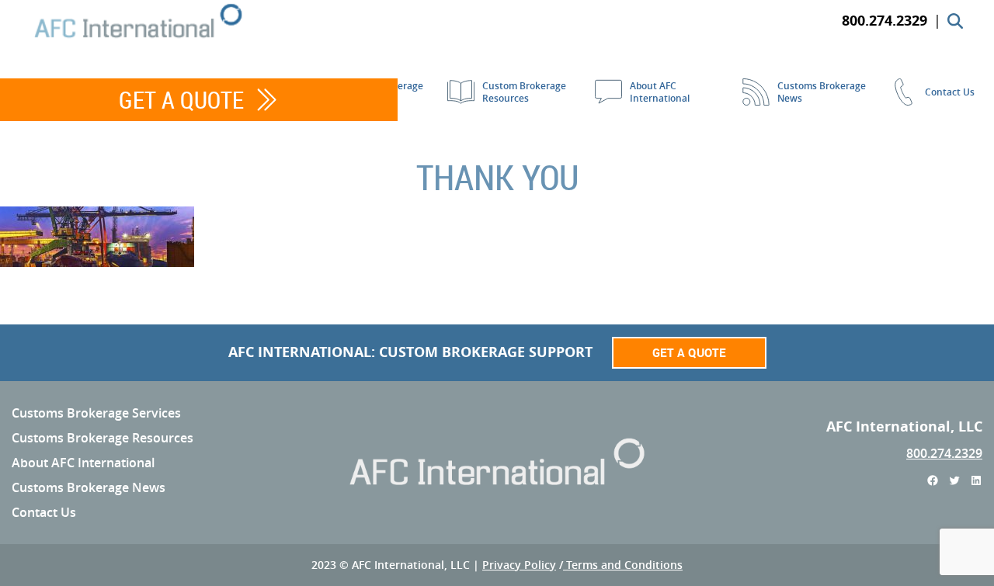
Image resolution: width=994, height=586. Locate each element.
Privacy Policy (519, 564)
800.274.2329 (944, 453)
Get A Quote (181, 100)
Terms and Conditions (623, 564)
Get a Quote (689, 352)
